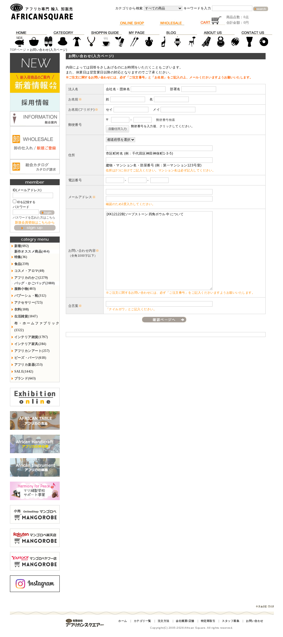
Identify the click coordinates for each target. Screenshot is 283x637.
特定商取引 (208, 620)
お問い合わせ (254, 620)
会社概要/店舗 (185, 620)
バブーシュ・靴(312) (30, 296)
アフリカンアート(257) (32, 351)
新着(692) (21, 246)
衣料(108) (21, 309)
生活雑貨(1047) (26, 316)
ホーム (122, 620)
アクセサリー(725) (28, 302)
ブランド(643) (25, 378)
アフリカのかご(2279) (31, 278)
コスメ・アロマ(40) (29, 271)
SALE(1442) (23, 371)
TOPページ (18, 49)
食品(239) (21, 264)
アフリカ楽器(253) (28, 365)
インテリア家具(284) (30, 344)
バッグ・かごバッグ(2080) (34, 283)
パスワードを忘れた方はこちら (34, 217)
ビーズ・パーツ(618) (30, 358)
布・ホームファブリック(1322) (36, 326)
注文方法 (163, 620)
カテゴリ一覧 (142, 620)
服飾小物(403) (25, 289)
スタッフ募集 (230, 620)
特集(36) (20, 257)
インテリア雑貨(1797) (31, 337)
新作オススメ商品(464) (32, 251)
